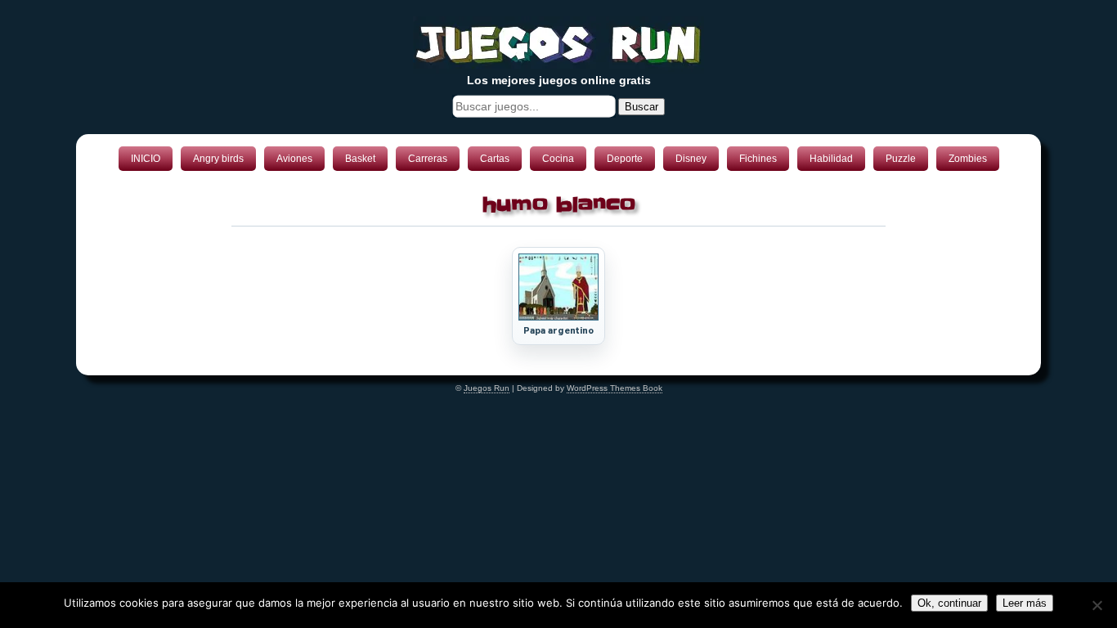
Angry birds (218, 158)
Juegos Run (486, 388)
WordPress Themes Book (614, 388)
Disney (691, 158)
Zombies (968, 158)
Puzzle (901, 158)
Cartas (494, 158)
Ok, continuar (949, 603)
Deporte (625, 158)
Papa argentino (558, 331)
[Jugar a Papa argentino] (558, 317)
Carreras (427, 158)
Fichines (758, 158)
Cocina (558, 158)
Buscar (641, 107)
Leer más (1025, 603)
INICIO (145, 158)
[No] (1096, 605)
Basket (360, 158)
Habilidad (831, 158)
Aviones (294, 158)
